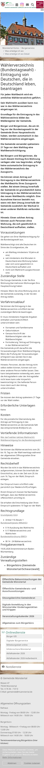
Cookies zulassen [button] (32, 763)
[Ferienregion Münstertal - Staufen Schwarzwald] (40, 4)
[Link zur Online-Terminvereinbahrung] (17, 5)
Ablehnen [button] (12, 763)
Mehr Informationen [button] (12, 757)
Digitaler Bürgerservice (17, 640)
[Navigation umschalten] (42, 9)
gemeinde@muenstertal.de (19, 691)
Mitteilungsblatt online (17, 645)
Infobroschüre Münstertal (18, 649)
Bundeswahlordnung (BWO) (14, 536)
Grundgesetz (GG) (9, 515)
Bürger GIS (11, 636)
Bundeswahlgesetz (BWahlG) (14, 522)
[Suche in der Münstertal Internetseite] (32, 5)
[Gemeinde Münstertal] (7, 4)
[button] (3, 27)
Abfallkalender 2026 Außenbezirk (21, 658)
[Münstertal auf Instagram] (22, 4)
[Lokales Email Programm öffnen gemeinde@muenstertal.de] (27, 5)
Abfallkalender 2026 (15, 653)
